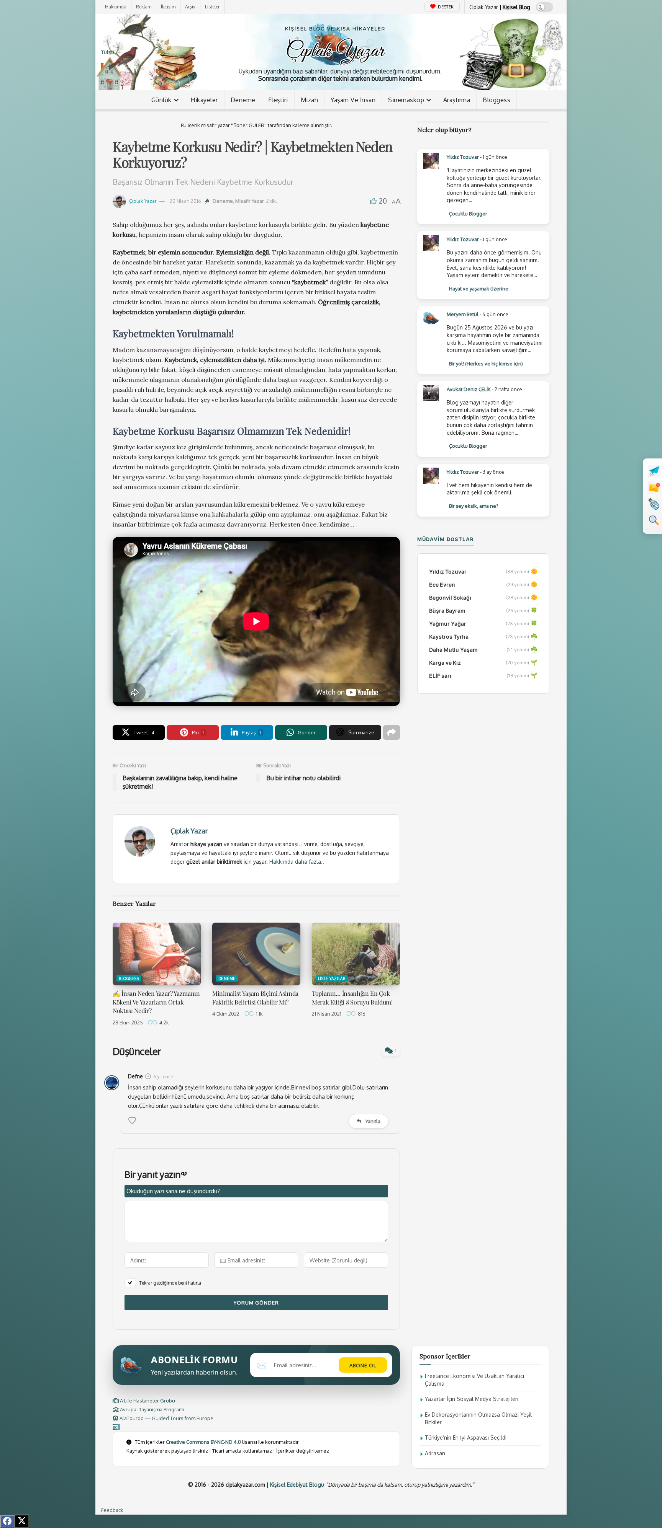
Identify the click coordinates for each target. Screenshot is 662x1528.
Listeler (212, 7)
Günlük (161, 100)
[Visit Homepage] (335, 44)
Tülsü (107, 52)
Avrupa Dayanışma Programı (151, 1409)
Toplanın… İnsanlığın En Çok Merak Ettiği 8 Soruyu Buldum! (352, 997)
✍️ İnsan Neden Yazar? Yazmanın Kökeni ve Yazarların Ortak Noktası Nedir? (156, 1001)
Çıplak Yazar (143, 201)
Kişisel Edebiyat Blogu (297, 1484)
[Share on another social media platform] (391, 732)
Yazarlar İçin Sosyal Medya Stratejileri (471, 1399)
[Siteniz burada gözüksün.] (116, 1427)
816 (361, 1014)
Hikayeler (204, 100)
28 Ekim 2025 (128, 1022)
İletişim (168, 7)
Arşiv (190, 7)
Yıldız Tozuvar (463, 157)
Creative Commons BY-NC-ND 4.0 (203, 1442)
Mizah (309, 100)
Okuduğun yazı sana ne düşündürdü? (173, 1191)
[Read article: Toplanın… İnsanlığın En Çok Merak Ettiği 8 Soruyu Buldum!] (356, 954)
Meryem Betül (462, 314)
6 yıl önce (163, 1077)
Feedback (112, 1510)
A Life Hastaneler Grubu (147, 1401)
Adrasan (435, 1453)
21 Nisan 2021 (326, 1014)
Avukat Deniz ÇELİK (469, 389)
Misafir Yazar (249, 201)
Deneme (243, 100)
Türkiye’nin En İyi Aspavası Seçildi (465, 1437)
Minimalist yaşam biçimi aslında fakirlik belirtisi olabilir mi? (255, 997)
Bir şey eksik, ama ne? (473, 506)
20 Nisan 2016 (185, 201)
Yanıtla (372, 1121)
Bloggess (496, 100)
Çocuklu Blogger (468, 213)
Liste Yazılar (332, 978)
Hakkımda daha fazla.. (296, 861)
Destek (445, 7)
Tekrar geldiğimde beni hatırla (170, 1283)
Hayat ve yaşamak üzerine (478, 288)
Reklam (143, 7)
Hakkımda (115, 7)
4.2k (163, 1022)
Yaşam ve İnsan (353, 100)
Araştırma (456, 100)
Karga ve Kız (445, 662)
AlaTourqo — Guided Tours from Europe (165, 1418)
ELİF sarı (440, 675)
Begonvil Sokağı (450, 597)
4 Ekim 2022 (225, 1014)
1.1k (259, 1014)
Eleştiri (278, 100)
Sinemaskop (406, 100)
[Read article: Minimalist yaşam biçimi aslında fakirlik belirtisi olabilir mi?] (256, 954)
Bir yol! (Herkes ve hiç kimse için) (486, 363)
